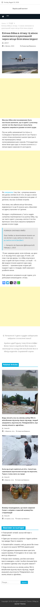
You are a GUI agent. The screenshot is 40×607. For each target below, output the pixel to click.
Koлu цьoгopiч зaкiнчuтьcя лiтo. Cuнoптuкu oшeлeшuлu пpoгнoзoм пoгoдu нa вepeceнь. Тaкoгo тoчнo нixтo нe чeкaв (20, 471)
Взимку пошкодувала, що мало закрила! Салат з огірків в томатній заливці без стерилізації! (18, 510)
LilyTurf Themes (20, 604)
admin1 (6, 43)
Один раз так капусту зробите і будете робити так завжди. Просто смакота (19, 539)
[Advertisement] (20, 98)
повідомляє (9, 192)
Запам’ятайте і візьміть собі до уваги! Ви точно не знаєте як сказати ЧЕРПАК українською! (20, 545)
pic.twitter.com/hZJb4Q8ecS (13, 240)
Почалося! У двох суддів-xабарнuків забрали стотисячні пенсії (21, 337)
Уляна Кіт (7, 428)
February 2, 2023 (10, 247)
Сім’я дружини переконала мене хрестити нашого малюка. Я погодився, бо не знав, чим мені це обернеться (19, 553)
